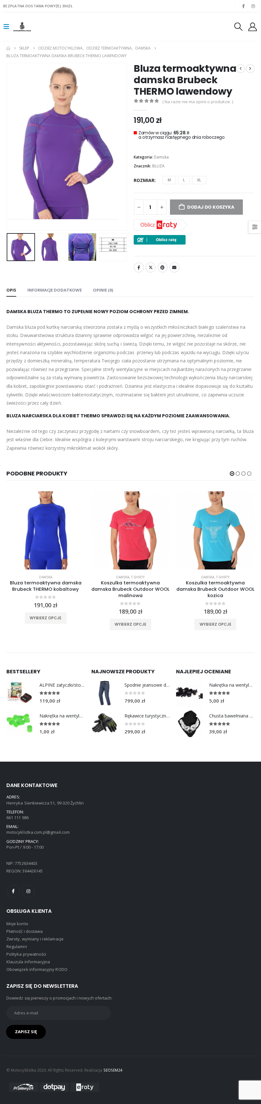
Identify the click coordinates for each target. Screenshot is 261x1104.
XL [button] (199, 180)
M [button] (169, 180)
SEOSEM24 (113, 1070)
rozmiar (144, 180)
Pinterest (163, 267)
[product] (46, 530)
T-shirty (53, 577)
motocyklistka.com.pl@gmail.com (38, 832)
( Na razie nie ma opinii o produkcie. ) (197, 101)
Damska (161, 157)
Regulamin (16, 946)
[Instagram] (253, 6)
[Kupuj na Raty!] (160, 239)
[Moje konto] (253, 27)
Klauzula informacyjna (28, 962)
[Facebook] (243, 6)
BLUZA (158, 166)
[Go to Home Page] (8, 48)
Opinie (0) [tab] (103, 290)
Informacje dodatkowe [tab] (54, 290)
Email (174, 267)
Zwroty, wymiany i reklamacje (35, 939)
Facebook (139, 267)
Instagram (28, 891)
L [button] (184, 180)
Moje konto (17, 923)
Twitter (150, 267)
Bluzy (216, 577)
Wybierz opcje (46, 624)
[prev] (240, 68)
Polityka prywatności (26, 954)
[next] (250, 68)
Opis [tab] (11, 290)
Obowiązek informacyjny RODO (36, 969)
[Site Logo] (30, 27)
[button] (8, 26)
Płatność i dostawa (24, 931)
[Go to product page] (19, 693)
